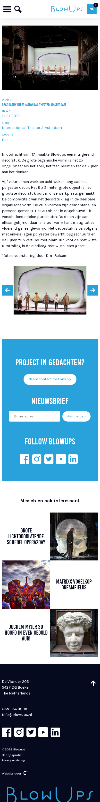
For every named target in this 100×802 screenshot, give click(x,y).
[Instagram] (37, 459)
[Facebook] (24, 459)
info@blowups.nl (17, 714)
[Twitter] (49, 459)
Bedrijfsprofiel (12, 755)
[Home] (67, 9)
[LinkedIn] (73, 459)
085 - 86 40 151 (15, 708)
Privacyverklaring (13, 760)
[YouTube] (61, 459)
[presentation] (7, 290)
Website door (11, 773)
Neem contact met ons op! (50, 379)
